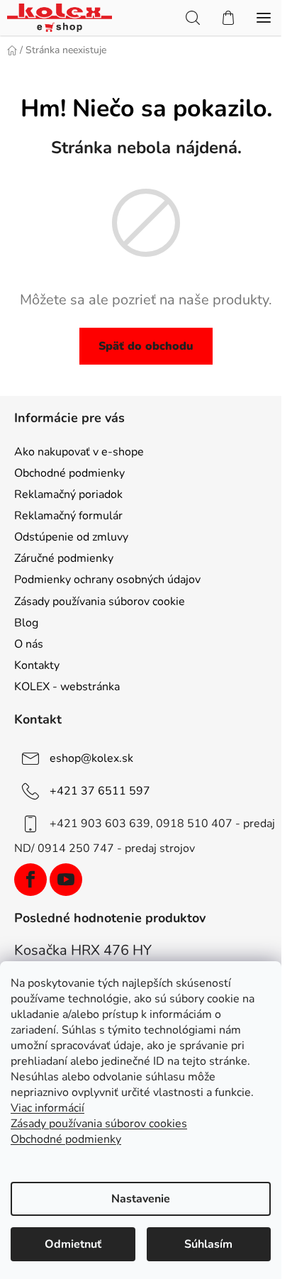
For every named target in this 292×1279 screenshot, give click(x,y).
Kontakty (37, 665)
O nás (28, 644)
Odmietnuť (73, 1244)
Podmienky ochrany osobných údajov (107, 579)
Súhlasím (208, 1244)
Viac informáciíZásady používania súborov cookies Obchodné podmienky (99, 1123)
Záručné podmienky (63, 558)
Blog (26, 623)
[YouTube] (66, 879)
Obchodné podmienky (69, 473)
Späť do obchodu (146, 346)
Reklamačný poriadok (68, 494)
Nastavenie (140, 1199)
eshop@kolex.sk (91, 758)
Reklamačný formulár (68, 516)
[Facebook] (30, 879)
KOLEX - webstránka (67, 686)
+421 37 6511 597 (100, 791)
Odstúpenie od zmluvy (71, 537)
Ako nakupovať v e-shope (79, 452)
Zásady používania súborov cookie (99, 601)
